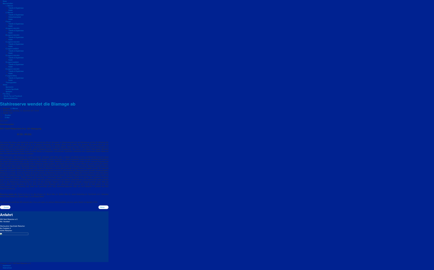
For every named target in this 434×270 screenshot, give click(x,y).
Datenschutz (7, 268)
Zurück (6, 207)
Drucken (7, 115)
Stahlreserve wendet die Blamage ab (37, 104)
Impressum (7, 265)
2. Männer (14, 108)
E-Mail (6, 117)
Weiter (102, 207)
